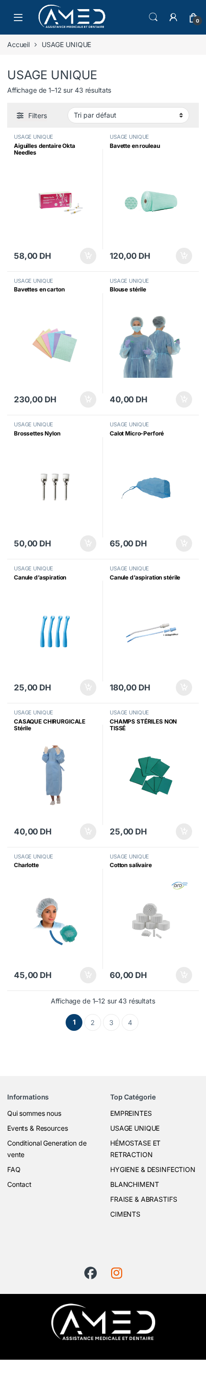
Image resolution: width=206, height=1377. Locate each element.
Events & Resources (37, 1128)
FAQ (14, 1169)
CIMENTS (125, 1214)
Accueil (18, 44)
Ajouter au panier (85, 256)
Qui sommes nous (34, 1113)
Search (153, 17)
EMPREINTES (131, 1113)
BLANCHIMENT (134, 1184)
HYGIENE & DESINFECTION (152, 1169)
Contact (19, 1184)
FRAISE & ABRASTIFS (143, 1199)
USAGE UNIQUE (33, 136)
